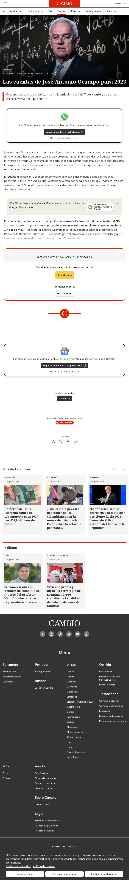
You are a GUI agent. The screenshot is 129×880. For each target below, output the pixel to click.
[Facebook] (42, 634)
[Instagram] (51, 634)
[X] (69, 634)
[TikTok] (60, 634)
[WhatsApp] (86, 634)
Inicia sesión (64, 293)
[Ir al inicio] (64, 3)
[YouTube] (77, 634)
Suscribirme (64, 275)
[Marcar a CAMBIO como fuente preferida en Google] (100, 207)
